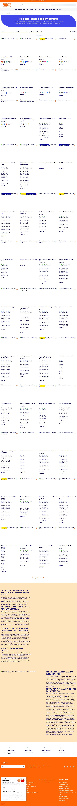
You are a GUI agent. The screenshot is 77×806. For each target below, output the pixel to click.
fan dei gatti (65, 725)
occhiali (72, 705)
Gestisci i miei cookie (64, 798)
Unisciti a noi (62, 800)
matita (72, 712)
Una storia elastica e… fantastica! (28, 786)
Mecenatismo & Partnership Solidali (29, 792)
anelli (14, 635)
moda (73, 725)
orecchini (23, 635)
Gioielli (35, 9)
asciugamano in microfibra (53, 696)
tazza (51, 708)
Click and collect (63, 782)
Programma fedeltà (63, 784)
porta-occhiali (64, 703)
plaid (27, 618)
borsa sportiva (60, 695)
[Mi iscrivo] (23, 766)
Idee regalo (26, 9)
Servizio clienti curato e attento (47, 780)
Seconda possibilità (50, 9)
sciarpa (6, 635)
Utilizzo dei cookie (63, 796)
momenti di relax (59, 727)
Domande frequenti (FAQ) (65, 786)
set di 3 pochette (59, 715)
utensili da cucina (22, 654)
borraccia (48, 698)
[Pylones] (6, 5)
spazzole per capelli (64, 683)
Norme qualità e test (64, 788)
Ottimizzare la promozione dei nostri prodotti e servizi (12, 792)
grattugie (24, 657)
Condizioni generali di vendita (66, 790)
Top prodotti (41, 9)
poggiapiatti (10, 657)
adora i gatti (57, 680)
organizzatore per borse (61, 719)
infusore (26, 623)
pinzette (73, 683)
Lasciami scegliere (13, 799)
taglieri (21, 655)
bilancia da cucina (10, 655)
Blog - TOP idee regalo (44, 782)
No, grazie (5, 799)
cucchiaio (63, 708)
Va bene (22, 799)
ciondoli (18, 635)
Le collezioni (59, 9)
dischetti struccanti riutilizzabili (60, 685)
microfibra (57, 705)
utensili (2, 660)
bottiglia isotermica (65, 698)
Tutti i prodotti (18, 9)
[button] (2, 803)
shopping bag (20, 640)
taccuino (66, 712)
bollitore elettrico (9, 623)
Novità (31, 9)
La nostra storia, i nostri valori (27, 782)
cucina (50, 727)
